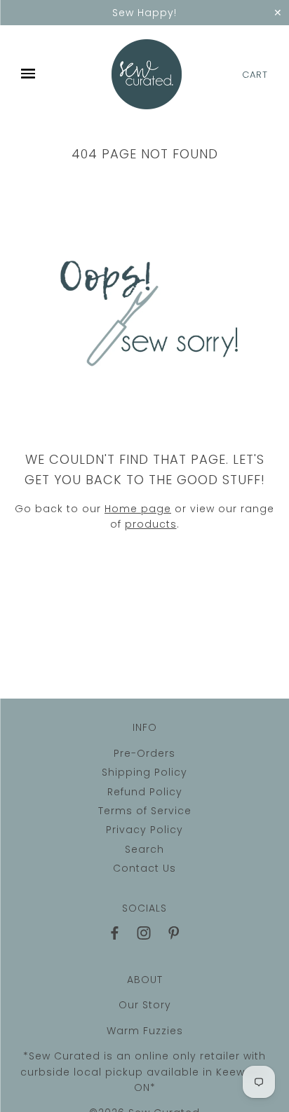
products (151, 524)
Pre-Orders (144, 753)
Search (144, 849)
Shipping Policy (144, 772)
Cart (255, 74)
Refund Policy (144, 792)
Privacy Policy (144, 830)
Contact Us (144, 868)
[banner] (147, 74)
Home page (138, 509)
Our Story (145, 1005)
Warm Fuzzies (145, 1031)
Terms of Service (144, 811)
